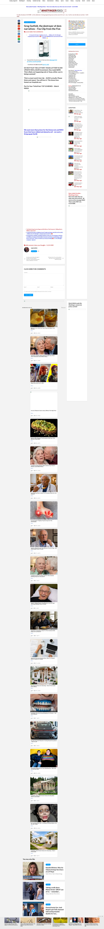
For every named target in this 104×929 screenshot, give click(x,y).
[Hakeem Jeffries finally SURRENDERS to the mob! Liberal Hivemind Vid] (71, 149)
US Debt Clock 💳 (80, 28)
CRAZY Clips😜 (77, 22)
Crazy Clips (78, 0)
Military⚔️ (73, 23)
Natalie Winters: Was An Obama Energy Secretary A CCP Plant (54, 870)
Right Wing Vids (72, 95)
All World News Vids (72, 62)
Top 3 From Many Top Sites (74, 96)
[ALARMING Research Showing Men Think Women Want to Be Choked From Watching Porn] (71, 133)
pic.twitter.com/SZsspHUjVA (34, 61)
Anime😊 (71, 28)
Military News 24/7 (72, 57)
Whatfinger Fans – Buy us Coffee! (75, 97)
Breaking (29, 0)
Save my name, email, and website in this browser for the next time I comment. (38, 291)
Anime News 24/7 (72, 77)
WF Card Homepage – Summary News (76, 82)
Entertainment (50, 0)
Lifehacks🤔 (82, 25)
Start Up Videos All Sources (74, 80)
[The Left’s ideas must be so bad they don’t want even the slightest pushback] (71, 157)
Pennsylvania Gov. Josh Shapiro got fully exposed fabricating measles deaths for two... (55, 911)
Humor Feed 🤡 (72, 27)
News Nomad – (75, 70)
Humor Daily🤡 (78, 27)
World (83, 0)
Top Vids (48, 864)
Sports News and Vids (73, 64)
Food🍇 (75, 28)
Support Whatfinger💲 (73, 29)
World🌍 (78, 24)
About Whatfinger (72, 87)
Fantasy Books (71, 67)
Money (72, 0)
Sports (62, 0)
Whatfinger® (22, 0)
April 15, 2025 (45, 64)
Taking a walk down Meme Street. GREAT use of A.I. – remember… (54, 890)
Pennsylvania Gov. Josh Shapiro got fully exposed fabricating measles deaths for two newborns (78, 126)
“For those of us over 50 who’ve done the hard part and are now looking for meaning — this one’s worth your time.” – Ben (77, 100)
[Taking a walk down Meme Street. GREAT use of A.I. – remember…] (33, 890)
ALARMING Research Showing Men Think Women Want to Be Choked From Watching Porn (78, 135)
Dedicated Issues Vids (73, 81)
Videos (43, 0)
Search (77, 44)
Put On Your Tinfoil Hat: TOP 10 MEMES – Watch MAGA (41, 87)
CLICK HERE (28, 14)
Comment (25, 272)
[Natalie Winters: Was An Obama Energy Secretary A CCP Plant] (33, 870)
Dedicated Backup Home (73, 90)
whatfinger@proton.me (75, 85)
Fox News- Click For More (30, 22)
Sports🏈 (75, 24)
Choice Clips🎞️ (71, 22)
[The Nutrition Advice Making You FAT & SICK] (71, 184)
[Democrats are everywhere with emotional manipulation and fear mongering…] (71, 164)
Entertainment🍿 (78, 23)
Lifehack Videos (72, 66)
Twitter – (76, 25)
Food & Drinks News (72, 78)
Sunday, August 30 (13, 0)
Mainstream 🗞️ (72, 25)
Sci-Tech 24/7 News (72, 74)
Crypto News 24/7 (72, 75)
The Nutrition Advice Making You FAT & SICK (78, 184)
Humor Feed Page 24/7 (73, 71)
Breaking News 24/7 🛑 (73, 53)
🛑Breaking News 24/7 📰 (73, 21)
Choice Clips (71, 60)
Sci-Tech (88, 0)
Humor (67, 0)
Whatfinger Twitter (72, 89)
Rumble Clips (80, 21)
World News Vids (72, 61)
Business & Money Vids (73, 63)
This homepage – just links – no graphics (76, 72)
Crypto (71, 24)
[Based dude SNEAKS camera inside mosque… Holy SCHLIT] (71, 142)
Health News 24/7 (72, 76)
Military (57, 0)
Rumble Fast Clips (36, 0)
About (93, 0)
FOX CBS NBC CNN (72, 56)
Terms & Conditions (72, 88)
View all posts (34, 251)
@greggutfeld (53, 60)
